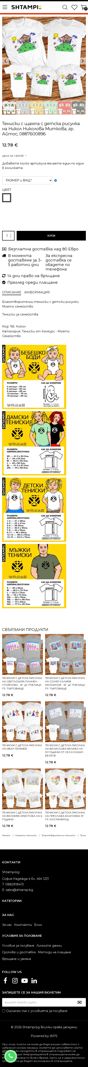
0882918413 (16, 1053)
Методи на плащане (54, 952)
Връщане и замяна (16, 959)
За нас (7, 925)
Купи (51, 235)
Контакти (23, 925)
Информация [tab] (37, 292)
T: (3, 884)
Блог (38, 925)
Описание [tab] (11, 292)
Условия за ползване (18, 945)
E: (3, 890)
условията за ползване (49, 1011)
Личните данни (49, 945)
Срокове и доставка (19, 952)
